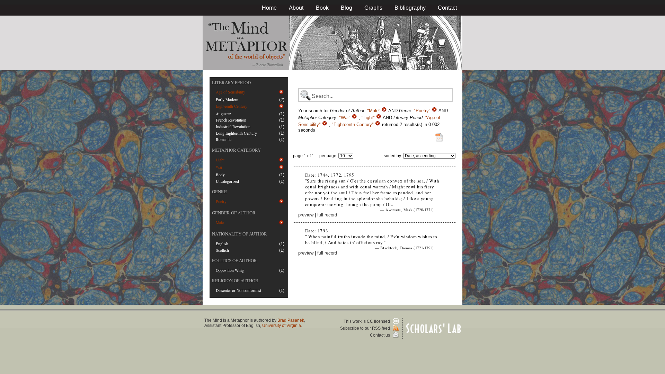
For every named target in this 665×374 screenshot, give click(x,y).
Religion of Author (235, 280)
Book (322, 8)
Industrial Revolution (233, 126)
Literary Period (231, 82)
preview (305, 214)
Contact (447, 8)
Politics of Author (234, 260)
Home (269, 8)
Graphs (373, 8)
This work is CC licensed (367, 321)
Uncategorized (227, 181)
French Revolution (231, 120)
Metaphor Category (236, 150)
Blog (346, 8)
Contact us (380, 335)
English (222, 243)
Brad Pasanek (290, 320)
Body (220, 174)
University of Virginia (281, 325)
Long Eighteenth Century (236, 133)
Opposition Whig (230, 270)
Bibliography (410, 8)
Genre (219, 191)
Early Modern (227, 99)
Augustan (223, 113)
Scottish (222, 250)
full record (327, 214)
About (296, 8)
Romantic (223, 139)
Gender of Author (234, 213)
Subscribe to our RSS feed (365, 328)
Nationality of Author (239, 234)
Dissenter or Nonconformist (238, 290)
